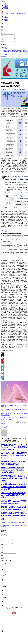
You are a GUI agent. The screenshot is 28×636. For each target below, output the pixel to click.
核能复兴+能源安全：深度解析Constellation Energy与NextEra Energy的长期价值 (12, 470)
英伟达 (5, 48)
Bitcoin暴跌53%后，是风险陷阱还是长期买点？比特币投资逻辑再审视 (14, 455)
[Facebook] (14, 357)
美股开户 (5, 8)
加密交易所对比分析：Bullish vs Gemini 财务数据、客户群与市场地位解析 (14, 478)
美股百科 (5, 7)
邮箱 (2, 550)
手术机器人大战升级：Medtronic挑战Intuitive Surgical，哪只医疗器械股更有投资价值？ (14, 447)
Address (3, 555)
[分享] (14, 378)
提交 (2, 558)
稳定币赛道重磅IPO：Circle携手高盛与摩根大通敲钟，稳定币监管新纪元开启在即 (14, 486)
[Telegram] (14, 368)
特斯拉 (5, 54)
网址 (2, 552)
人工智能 (5, 426)
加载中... (4, 519)
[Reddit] (14, 371)
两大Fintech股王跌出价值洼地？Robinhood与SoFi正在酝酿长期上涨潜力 (13, 495)
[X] (14, 354)
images (5, 52)
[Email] (14, 375)
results (4, 47)
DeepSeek (5, 427)
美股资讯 (5, 5)
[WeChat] (14, 364)
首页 (4, 4)
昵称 (2, 547)
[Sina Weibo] (14, 361)
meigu (8, 438)
